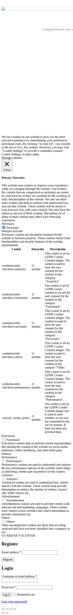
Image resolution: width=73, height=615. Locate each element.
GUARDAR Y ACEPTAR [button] (18, 535)
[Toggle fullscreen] (10, 609)
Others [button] (6, 517)
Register (7, 559)
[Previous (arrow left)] (3, 612)
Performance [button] (9, 457)
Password (9, 587)
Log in (6, 594)
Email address (11, 552)
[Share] (7, 609)
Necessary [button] (8, 223)
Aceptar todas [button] (30, 154)
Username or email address (19, 576)
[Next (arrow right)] (7, 612)
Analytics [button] (7, 475)
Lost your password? (14, 601)
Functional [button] (8, 436)
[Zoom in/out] (14, 609)
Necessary (12, 227)
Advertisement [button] (10, 496)
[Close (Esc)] (3, 609)
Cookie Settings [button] (11, 154)
